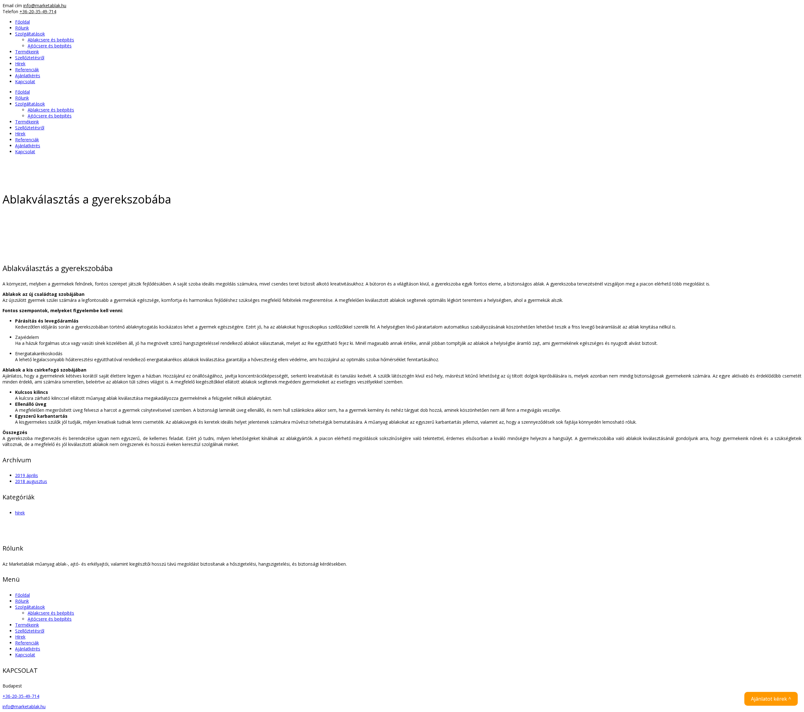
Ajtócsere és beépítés (50, 619)
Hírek (20, 637)
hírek (20, 513)
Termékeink (27, 625)
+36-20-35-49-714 (37, 11)
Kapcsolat (25, 655)
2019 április (26, 475)
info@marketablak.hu (44, 5)
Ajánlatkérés (27, 649)
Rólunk (22, 601)
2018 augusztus (31, 481)
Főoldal (22, 595)
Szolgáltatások (30, 607)
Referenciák (27, 643)
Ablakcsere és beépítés (51, 613)
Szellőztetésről (29, 631)
